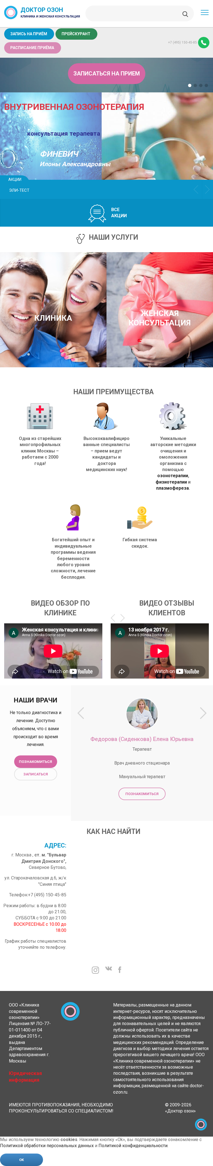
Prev (196, 189)
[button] (189, 85)
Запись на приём (28, 34)
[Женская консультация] (160, 298)
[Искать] (185, 14)
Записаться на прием (106, 73)
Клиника (53, 318)
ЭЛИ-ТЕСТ (19, 190)
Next (207, 189)
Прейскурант (76, 34)
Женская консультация (160, 318)
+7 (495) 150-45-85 (182, 42)
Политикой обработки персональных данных (47, 1145)
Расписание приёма (32, 47)
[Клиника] (53, 302)
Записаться (35, 774)
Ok (21, 1160)
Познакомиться (35, 762)
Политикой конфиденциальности (133, 1145)
